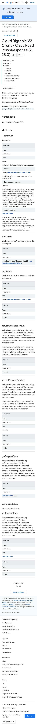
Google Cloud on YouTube (10, 694)
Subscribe (30, 716)
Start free (7, 17)
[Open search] (22, 2)
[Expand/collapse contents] (13, 61)
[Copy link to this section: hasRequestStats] (20, 504)
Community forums (8, 642)
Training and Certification (10, 674)
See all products (7, 623)
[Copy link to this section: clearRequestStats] (21, 509)
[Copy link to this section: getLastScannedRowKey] (27, 326)
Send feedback (9, 35)
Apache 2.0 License (7, 604)
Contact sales (6, 633)
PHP (29, 8)
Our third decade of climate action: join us (16, 711)
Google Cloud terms (9, 708)
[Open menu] (3, 2)
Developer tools (24, 24)
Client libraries (16, 12)
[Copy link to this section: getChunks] (14, 237)
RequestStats (7, 214)
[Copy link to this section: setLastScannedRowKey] (27, 380)
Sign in (32, 2)
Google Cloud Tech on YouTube (12, 697)
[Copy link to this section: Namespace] (17, 117)
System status (6, 652)
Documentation (12, 24)
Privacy (14, 705)
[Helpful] (14, 31)
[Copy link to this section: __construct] (15, 136)
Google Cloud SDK (14, 8)
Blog (3, 683)
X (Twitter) (5, 690)
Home (3, 24)
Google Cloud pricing (8, 626)
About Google (6, 705)
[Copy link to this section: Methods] (14, 130)
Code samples (6, 668)
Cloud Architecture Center (10, 671)
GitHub (4, 661)
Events (4, 687)
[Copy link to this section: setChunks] (14, 271)
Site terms (22, 705)
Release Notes (6, 649)
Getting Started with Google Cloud (13, 664)
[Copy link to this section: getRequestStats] (20, 456)
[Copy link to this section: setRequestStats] (20, 513)
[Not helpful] (17, 31)
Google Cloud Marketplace (10, 629)
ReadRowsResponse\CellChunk (18, 172)
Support (4, 645)
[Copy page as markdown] (19, 55)
